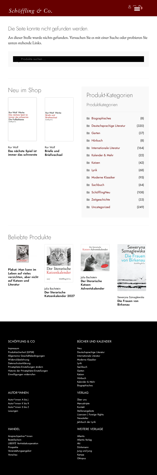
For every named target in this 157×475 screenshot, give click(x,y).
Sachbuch (98, 185)
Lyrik (94, 170)
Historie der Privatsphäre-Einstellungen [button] (28, 371)
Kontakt (81, 407)
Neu (79, 348)
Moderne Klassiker (103, 177)
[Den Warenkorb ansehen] (139, 4)
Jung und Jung (84, 451)
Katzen (96, 162)
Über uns (82, 399)
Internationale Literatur (106, 148)
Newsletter (82, 418)
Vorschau (12, 454)
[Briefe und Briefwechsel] (60, 119)
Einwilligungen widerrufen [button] (21, 374)
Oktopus (81, 458)
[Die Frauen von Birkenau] (132, 267)
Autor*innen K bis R (18, 403)
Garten (96, 133)
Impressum (13, 348)
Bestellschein (14, 440)
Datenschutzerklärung (19, 363)
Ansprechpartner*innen (20, 436)
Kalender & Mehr (102, 155)
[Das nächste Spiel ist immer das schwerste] (23, 119)
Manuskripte (83, 403)
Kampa (80, 454)
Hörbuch (97, 140)
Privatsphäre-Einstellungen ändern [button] (25, 367)
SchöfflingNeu (101, 192)
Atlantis (80, 436)
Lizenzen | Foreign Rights (90, 414)
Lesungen (13, 411)
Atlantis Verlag (84, 440)
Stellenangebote (85, 411)
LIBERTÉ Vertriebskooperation (23, 443)
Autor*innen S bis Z (18, 407)
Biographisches (101, 118)
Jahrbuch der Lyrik (86, 422)
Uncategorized (101, 207)
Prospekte (13, 447)
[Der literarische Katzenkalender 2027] (59, 263)
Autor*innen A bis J (18, 399)
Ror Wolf (13, 147)
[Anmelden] (129, 7)
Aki (78, 443)
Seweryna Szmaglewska (130, 297)
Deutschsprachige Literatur (108, 126)
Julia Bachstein (52, 288)
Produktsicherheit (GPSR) (21, 352)
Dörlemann (83, 447)
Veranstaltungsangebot (19, 451)
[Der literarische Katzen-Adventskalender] (96, 257)
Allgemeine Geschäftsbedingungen (26, 356)
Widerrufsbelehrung (18, 359)
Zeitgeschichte (101, 199)
